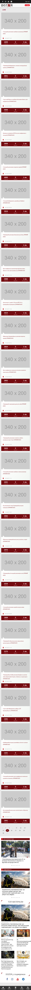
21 (16, 828)
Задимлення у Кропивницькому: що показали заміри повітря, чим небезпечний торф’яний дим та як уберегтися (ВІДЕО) (13, 892)
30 (3, 833)
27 (15, 830)
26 (11, 830)
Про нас (27, 1)
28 (20, 830)
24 (3, 830)
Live (27, 5)
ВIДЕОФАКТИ (7, 869)
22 (20, 828)
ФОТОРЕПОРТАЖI (9, 839)
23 (24, 828)
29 (24, 830)
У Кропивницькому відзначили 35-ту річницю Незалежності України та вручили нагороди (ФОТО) (13, 860)
